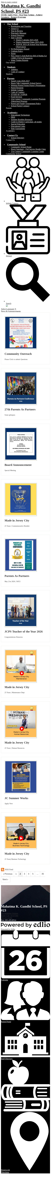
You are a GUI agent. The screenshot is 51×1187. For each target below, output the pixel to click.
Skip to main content (9, 2)
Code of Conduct (17, 72)
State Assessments (18, 129)
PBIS (13, 117)
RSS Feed (9, 869)
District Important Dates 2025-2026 (30, 42)
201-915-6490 (6, 918)
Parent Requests (17, 88)
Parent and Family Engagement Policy (26, 104)
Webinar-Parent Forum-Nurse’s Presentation (28, 85)
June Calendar (16, 38)
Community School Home (21, 147)
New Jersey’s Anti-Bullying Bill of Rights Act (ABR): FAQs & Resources (29, 57)
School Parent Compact (20, 106)
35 (43, 874)
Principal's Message (18, 33)
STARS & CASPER (19, 94)
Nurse (13, 53)
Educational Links (18, 126)
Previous (8, 874)
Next (5, 879)
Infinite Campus (17, 90)
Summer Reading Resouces (21, 119)
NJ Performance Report (20, 49)
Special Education (18, 124)
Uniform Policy (17, 51)
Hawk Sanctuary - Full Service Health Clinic (28, 149)
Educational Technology (20, 115)
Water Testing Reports (19, 60)
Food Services (16, 97)
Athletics (14, 69)
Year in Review (17, 31)
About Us (15, 29)
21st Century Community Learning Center (27, 151)
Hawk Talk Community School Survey (26, 83)
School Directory (17, 35)
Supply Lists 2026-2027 (20, 81)
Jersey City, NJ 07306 (9, 914)
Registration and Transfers (21, 26)
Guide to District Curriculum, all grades (26, 122)
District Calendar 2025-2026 (27, 40)
